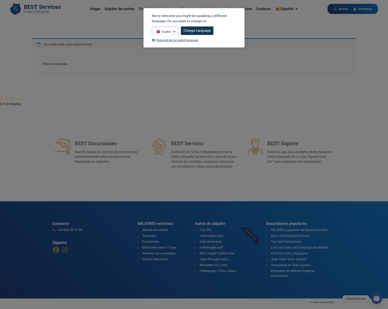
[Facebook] (56, 250)
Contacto (263, 9)
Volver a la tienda (54, 64)
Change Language (197, 30)
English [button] (166, 31)
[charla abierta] (376, 298)
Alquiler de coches (119, 9)
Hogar (95, 9)
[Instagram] (65, 250)
